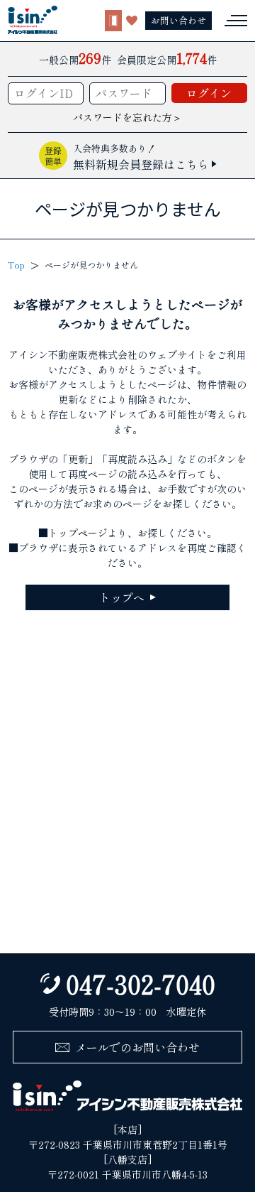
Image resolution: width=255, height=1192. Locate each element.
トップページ (78, 533)
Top (16, 265)
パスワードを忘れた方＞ (127, 117)
